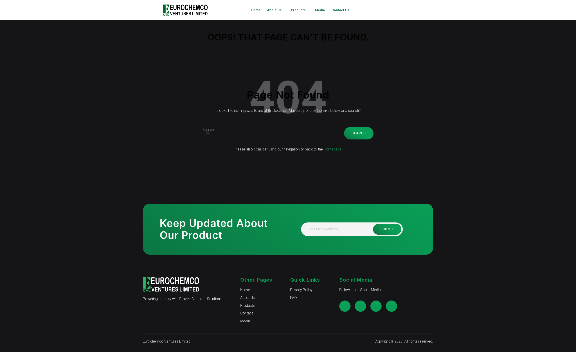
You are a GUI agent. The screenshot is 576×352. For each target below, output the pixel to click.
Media (320, 10)
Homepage (333, 149)
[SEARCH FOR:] (272, 133)
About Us (274, 10)
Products (298, 10)
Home (255, 10)
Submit (387, 229)
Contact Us (340, 10)
